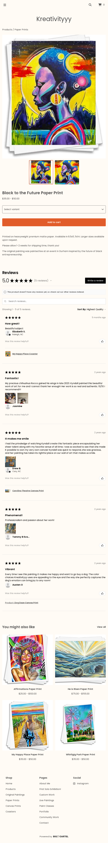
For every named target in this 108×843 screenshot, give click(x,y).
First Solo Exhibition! (50, 789)
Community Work (49, 817)
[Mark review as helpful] (102, 341)
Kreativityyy (54, 19)
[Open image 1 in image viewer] (54, 97)
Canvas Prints (13, 806)
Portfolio (44, 811)
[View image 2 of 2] (67, 172)
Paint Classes (46, 806)
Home (9, 783)
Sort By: (81, 309)
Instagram (83, 783)
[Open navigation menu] (4, 4)
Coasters (11, 811)
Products (7, 29)
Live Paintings (46, 800)
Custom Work (47, 794)
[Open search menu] (90, 5)
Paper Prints (21, 29)
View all (101, 627)
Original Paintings (15, 794)
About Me (44, 783)
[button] (51, 280)
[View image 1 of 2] (41, 172)
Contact (44, 822)
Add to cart (54, 222)
